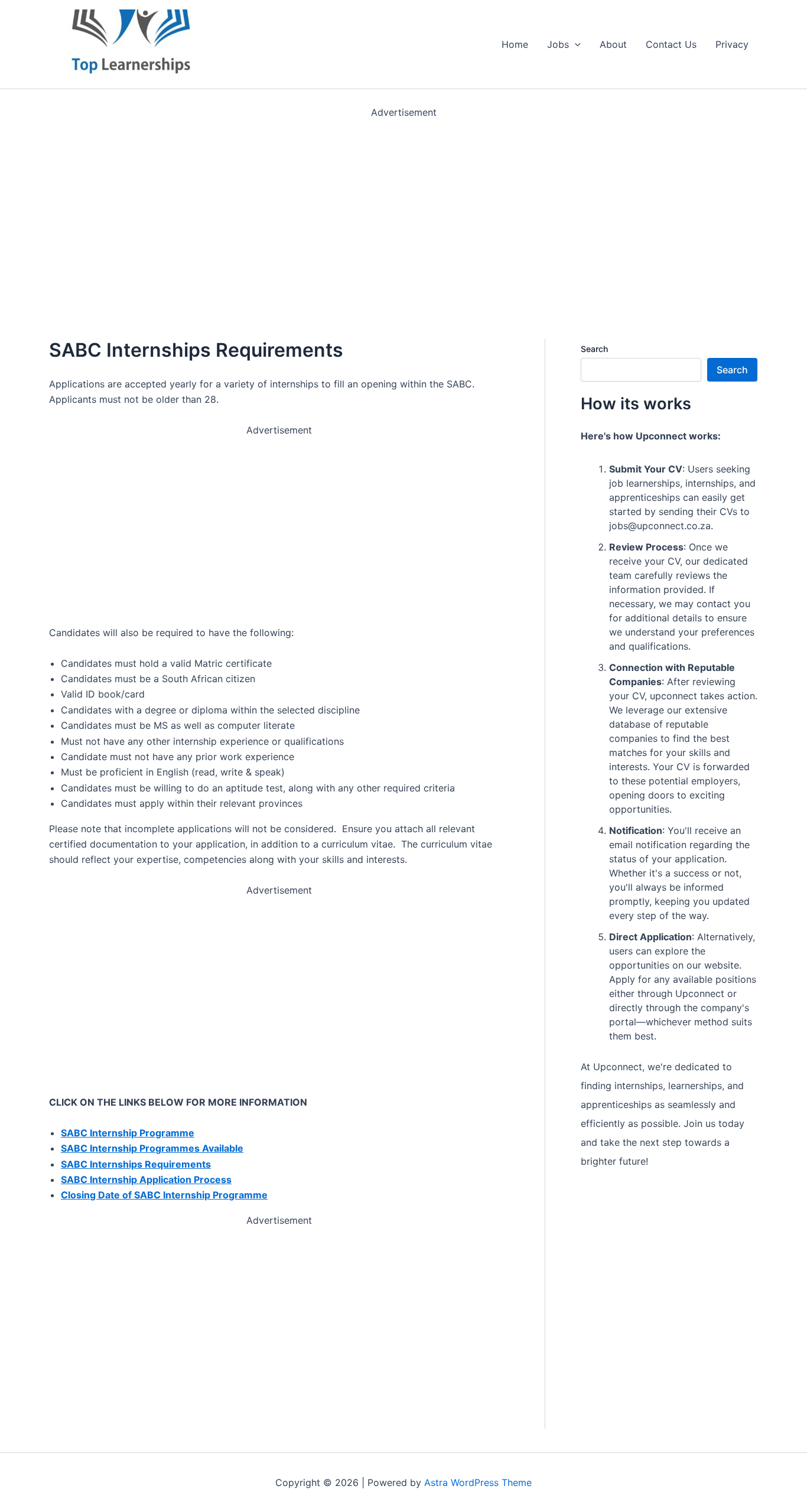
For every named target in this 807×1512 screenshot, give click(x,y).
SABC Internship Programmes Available (152, 1148)
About (613, 44)
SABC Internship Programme (127, 1133)
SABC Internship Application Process (146, 1179)
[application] (575, 44)
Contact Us (671, 44)
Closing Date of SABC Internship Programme (164, 1195)
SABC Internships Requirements (136, 1164)
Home (515, 44)
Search (594, 349)
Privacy (732, 44)
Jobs (558, 44)
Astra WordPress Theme (478, 1482)
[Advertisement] (354, 203)
